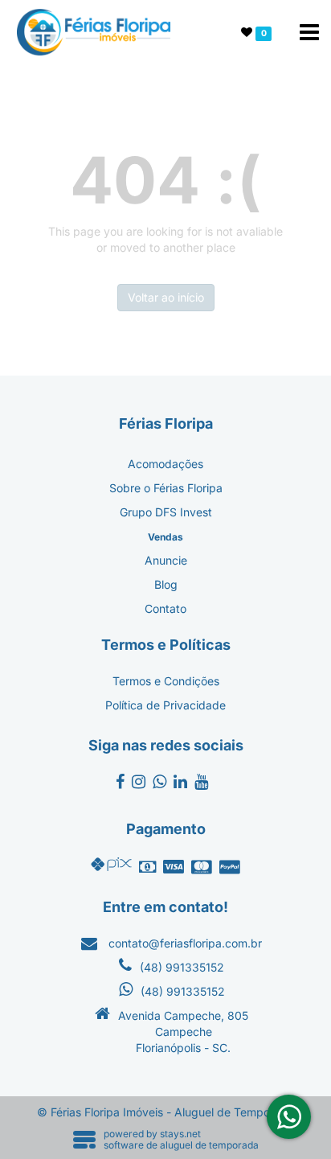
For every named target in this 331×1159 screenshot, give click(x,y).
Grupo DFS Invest (166, 512)
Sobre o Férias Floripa (166, 488)
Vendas (165, 537)
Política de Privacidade (165, 705)
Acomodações (165, 464)
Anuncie (166, 560)
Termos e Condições (165, 681)
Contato (165, 608)
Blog (166, 584)
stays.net (180, 1134)
